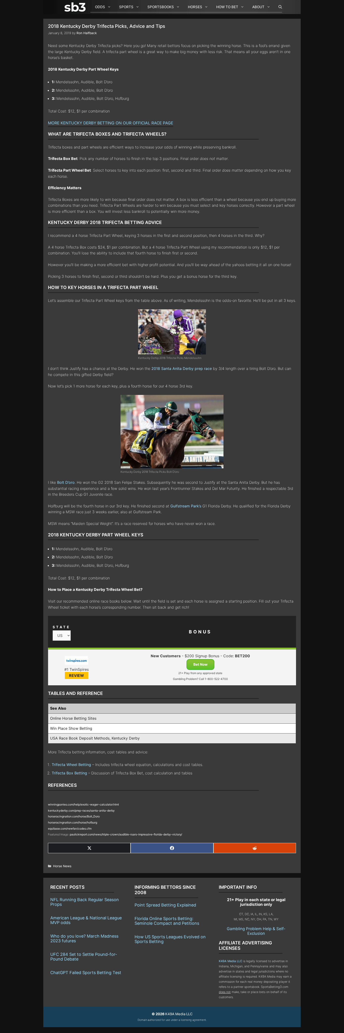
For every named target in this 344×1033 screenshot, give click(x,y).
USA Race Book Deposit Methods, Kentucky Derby (95, 738)
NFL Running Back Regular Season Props (84, 902)
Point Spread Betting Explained (165, 905)
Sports (126, 7)
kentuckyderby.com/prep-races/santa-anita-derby (81, 810)
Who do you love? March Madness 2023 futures (84, 938)
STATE (61, 627)
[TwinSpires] (76, 661)
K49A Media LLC (230, 961)
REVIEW (76, 675)
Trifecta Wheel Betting (71, 764)
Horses (195, 7)
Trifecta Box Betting (69, 773)
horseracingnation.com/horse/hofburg (72, 822)
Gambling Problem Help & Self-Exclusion (256, 931)
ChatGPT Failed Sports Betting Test (85, 972)
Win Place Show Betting (71, 728)
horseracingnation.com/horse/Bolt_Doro (74, 816)
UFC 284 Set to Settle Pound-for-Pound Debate (83, 956)
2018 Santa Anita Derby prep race (181, 368)
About (258, 7)
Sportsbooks (160, 7)
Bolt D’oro (66, 482)
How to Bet (227, 7)
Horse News (62, 866)
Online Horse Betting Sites (73, 718)
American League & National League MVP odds (86, 920)
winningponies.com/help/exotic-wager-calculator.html (83, 804)
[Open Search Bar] (278, 7)
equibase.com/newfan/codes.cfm (69, 828)
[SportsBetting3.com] (76, 7)
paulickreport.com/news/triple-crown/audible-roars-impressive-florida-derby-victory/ (126, 834)
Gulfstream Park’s (185, 506)
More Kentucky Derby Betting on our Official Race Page (110, 123)
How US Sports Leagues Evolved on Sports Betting (170, 939)
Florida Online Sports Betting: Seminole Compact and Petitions (167, 921)
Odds (100, 7)
